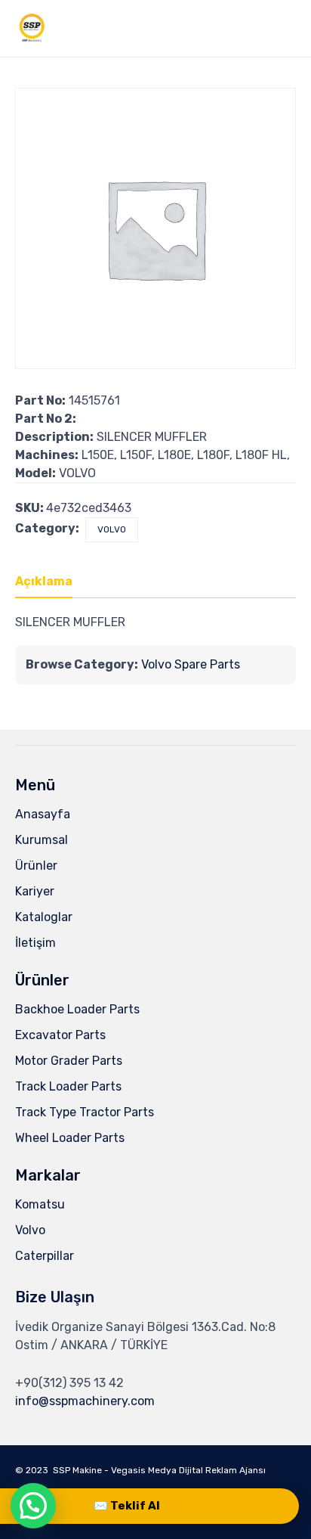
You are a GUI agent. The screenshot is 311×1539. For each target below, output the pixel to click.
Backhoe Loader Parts (77, 1009)
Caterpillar (44, 1256)
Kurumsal (41, 840)
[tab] (51, 582)
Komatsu (40, 1204)
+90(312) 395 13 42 (69, 1383)
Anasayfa (42, 814)
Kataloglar (43, 917)
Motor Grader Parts (68, 1060)
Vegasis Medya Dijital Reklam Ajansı (188, 1470)
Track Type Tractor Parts (84, 1112)
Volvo (30, 1230)
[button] (33, 1505)
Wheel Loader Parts (70, 1138)
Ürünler (36, 865)
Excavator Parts (60, 1035)
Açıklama (43, 581)
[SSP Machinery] (32, 28)
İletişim (35, 943)
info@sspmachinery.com (85, 1401)
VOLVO (111, 529)
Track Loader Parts (68, 1086)
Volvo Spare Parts (190, 664)
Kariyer (34, 891)
